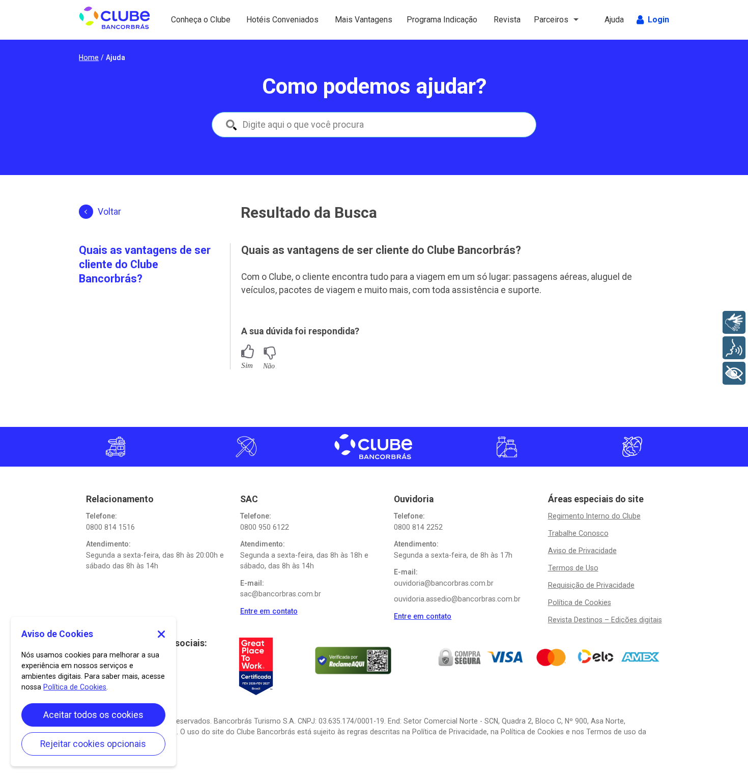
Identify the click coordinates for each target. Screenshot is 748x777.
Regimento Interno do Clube (594, 516)
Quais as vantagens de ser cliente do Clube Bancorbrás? (145, 264)
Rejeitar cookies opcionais (93, 744)
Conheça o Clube (191, 19)
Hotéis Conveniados (271, 19)
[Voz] (734, 347)
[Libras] (734, 322)
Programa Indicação (425, 19)
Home (89, 57)
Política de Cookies (579, 602)
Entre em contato (269, 611)
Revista (508, 19)
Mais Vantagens (355, 19)
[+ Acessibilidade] (734, 373)
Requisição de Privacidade (591, 585)
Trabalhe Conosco (578, 533)
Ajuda (615, 19)
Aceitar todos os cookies (93, 715)
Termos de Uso (573, 568)
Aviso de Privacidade (582, 550)
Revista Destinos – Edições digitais (605, 620)
